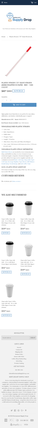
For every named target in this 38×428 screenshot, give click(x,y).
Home (3, 37)
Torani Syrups (13, 163)
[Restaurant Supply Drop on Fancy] (25, 411)
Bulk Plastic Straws (7, 152)
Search (19, 347)
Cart (35, 2)
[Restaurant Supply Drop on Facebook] (15, 411)
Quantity (4, 97)
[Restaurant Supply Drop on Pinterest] (18, 411)
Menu (5, 2)
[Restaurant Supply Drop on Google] (22, 411)
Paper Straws (23, 162)
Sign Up (33, 337)
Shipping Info (19, 352)
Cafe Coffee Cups (25, 163)
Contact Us (19, 349)
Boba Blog (19, 361)
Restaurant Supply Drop (20, 416)
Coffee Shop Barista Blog (19, 359)
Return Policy (19, 354)
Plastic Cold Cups (19, 160)
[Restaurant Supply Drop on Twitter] (12, 411)
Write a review (16, 181)
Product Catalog (19, 363)
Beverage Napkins (13, 162)
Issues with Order (19, 356)
